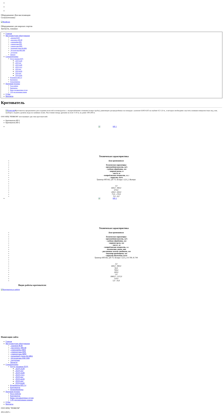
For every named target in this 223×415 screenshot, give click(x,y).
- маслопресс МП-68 (18, 348)
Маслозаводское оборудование (18, 344)
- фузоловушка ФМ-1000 (20, 358)
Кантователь (15, 396)
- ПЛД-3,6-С (20, 375)
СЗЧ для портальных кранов (21, 400)
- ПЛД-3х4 (19, 371)
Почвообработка (16, 390)
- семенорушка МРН (18, 354)
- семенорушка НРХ (18, 352)
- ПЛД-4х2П (20, 379)
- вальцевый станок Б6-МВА (21, 356)
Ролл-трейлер (15, 394)
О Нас (8, 402)
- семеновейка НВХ (18, 350)
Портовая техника (13, 392)
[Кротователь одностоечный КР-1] (114, 140)
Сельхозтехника (12, 364)
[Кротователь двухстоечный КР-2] (114, 212)
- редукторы (15, 360)
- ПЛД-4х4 (19, 381)
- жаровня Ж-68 (16, 346)
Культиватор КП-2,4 (18, 385)
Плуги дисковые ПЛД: (19, 367)
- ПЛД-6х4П (20, 383)
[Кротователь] (10, 110)
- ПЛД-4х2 (19, 377)
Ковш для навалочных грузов (22, 398)
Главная (9, 341)
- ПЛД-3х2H (20, 369)
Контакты (9, 404)
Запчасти (13, 362)
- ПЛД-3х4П (20, 373)
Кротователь (15, 387)
